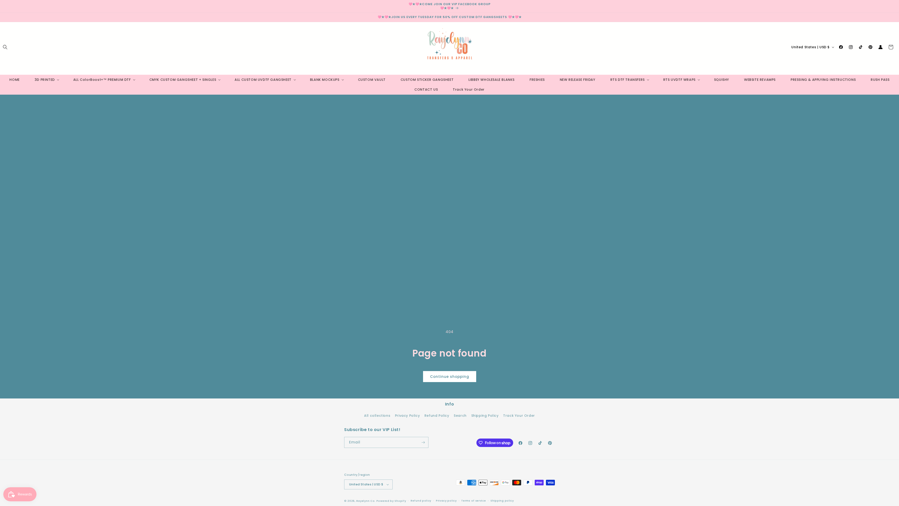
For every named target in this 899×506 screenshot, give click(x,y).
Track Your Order (519, 415)
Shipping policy (502, 500)
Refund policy (421, 500)
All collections (377, 415)
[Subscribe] (423, 442)
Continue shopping (449, 376)
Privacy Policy (407, 415)
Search (460, 415)
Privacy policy (446, 500)
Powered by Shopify (391, 501)
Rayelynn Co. (366, 501)
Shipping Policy (485, 415)
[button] (5, 47)
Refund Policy (436, 415)
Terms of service (473, 500)
